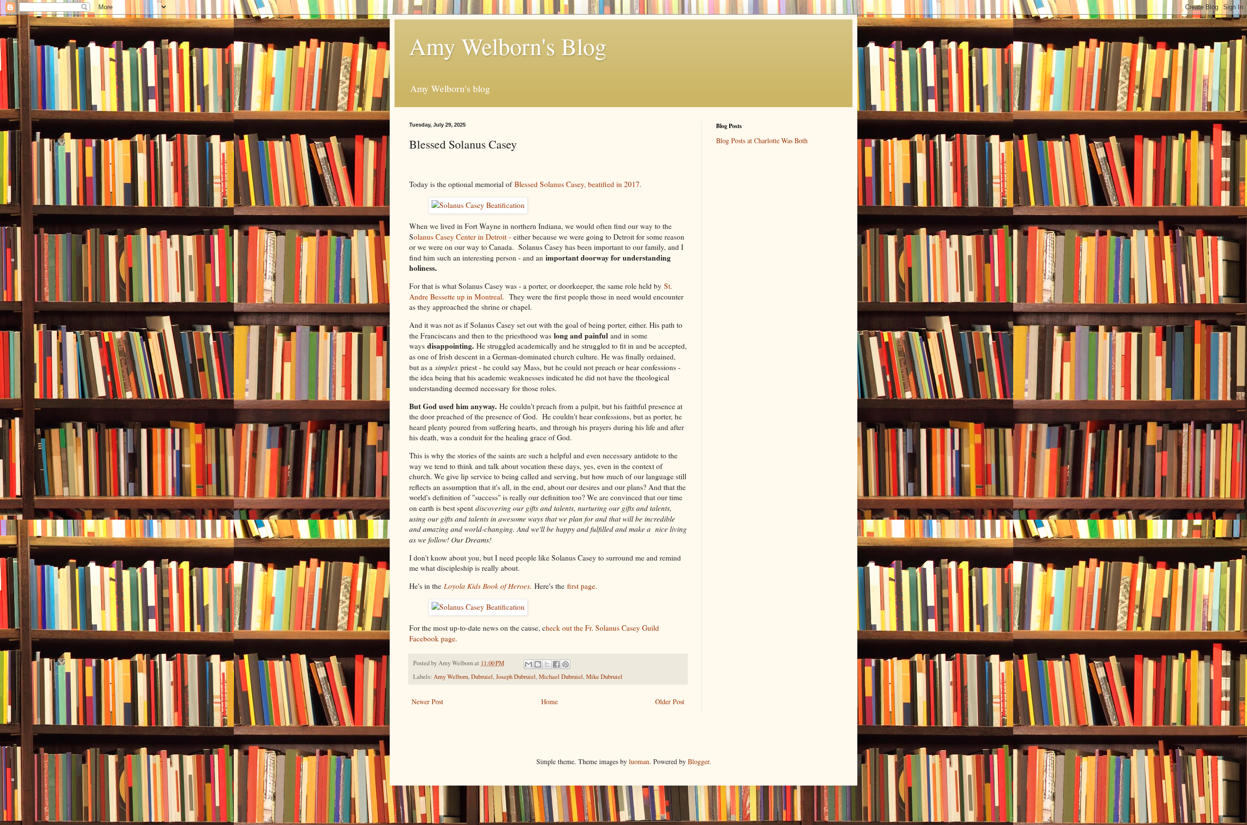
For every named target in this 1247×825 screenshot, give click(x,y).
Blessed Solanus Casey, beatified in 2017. (579, 184)
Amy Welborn (451, 677)
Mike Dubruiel (604, 677)
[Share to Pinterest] (565, 664)
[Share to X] (547, 664)
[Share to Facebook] (556, 664)
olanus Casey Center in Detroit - (462, 237)
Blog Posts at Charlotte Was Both (762, 140)
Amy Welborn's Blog (507, 45)
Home (549, 701)
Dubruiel (482, 677)
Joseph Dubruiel (516, 677)
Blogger (698, 761)
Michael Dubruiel (561, 677)
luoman (639, 761)
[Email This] (528, 664)
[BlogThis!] (538, 664)
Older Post (669, 701)
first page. (581, 586)
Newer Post (427, 701)
